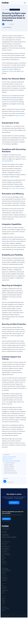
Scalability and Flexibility (9, 466)
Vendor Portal (4, 551)
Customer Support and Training (10, 472)
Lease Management (5, 549)
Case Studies (4, 587)
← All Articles (5, 9)
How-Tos (3, 591)
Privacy (17, 615)
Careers (3, 601)
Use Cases (4, 588)
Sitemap (3, 610)
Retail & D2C (4, 577)
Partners (3, 600)
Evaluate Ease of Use (8, 458)
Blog (3, 585)
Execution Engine (5, 568)
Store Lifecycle (5, 543)
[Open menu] (24, 2)
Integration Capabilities (8, 464)
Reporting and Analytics (9, 468)
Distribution (4, 580)
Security (3, 573)
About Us (3, 598)
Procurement (4, 545)
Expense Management (6, 554)
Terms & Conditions (5, 608)
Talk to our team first (6, 521)
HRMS (3, 556)
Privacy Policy (4, 607)
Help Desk (4, 561)
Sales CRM (4, 558)
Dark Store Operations (6, 541)
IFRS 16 (16, 101)
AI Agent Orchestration (6, 570)
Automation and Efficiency (9, 462)
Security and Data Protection (10, 470)
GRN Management (5, 548)
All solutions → (4, 564)
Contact (4, 402)
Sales (3, 559)
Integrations (4, 572)
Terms (21, 615)
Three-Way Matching (6, 546)
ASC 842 (9, 101)
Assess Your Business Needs (10, 456)
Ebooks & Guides (5, 590)
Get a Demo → (14, 502)
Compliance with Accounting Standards (12, 460)
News (3, 593)
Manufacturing (4, 578)
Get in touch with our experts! (16, 188)
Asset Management (5, 553)
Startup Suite (4, 562)
